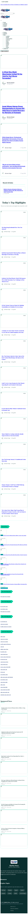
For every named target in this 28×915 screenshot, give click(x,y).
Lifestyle (8, 39)
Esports (4, 26)
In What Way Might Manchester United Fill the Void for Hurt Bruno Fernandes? (12, 75)
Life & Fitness (9, 38)
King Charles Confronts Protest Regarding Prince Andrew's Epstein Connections (14, 554)
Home (4, 22)
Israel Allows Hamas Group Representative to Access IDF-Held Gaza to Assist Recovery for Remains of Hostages (13, 109)
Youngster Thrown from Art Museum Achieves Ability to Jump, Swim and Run (13, 535)
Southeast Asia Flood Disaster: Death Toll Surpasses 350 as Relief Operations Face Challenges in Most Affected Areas (14, 280)
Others (7, 42)
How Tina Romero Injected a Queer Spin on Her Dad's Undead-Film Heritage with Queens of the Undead (13, 358)
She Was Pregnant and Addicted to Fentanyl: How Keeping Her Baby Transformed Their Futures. (13, 805)
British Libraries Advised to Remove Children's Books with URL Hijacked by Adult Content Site (13, 191)
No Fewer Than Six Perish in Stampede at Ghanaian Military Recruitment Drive (14, 584)
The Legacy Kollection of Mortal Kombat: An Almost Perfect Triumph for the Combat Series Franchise (13, 781)
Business (5, 24)
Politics (7, 43)
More (4, 34)
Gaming (8, 36)
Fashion (5, 32)
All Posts (5, 23)
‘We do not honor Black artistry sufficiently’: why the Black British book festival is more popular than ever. (13, 166)
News (7, 41)
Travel (7, 47)
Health (7, 37)
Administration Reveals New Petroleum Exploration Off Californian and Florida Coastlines (12, 733)
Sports (7, 44)
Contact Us (5, 48)
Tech (7, 46)
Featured (5, 33)
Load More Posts (4, 588)
